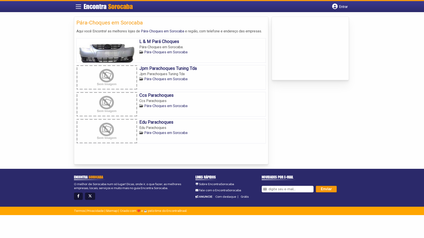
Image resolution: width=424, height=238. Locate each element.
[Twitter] (90, 196)
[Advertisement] (307, 48)
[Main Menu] (78, 6)
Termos (79, 210)
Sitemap (111, 210)
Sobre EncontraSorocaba (216, 184)
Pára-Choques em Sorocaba (162, 31)
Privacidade (95, 210)
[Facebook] (78, 196)
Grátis (245, 196)
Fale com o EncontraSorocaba (220, 190)
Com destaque (225, 196)
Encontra (108, 6)
